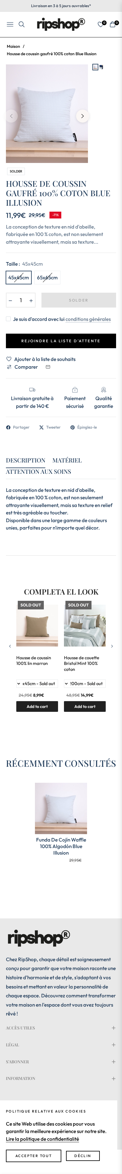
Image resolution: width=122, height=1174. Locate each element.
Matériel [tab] (67, 460)
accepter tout (33, 1156)
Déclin (82, 1156)
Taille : (24, 264)
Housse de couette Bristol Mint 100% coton (81, 663)
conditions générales (88, 319)
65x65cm (47, 277)
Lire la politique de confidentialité (42, 1139)
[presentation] (10, 646)
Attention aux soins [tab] (38, 471)
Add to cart (84, 706)
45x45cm (18, 277)
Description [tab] (25, 460)
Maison (13, 46)
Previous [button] (11, 116)
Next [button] (82, 116)
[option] (47, 113)
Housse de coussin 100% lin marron (33, 660)
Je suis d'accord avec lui (62, 319)
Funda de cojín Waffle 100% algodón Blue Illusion (61, 846)
